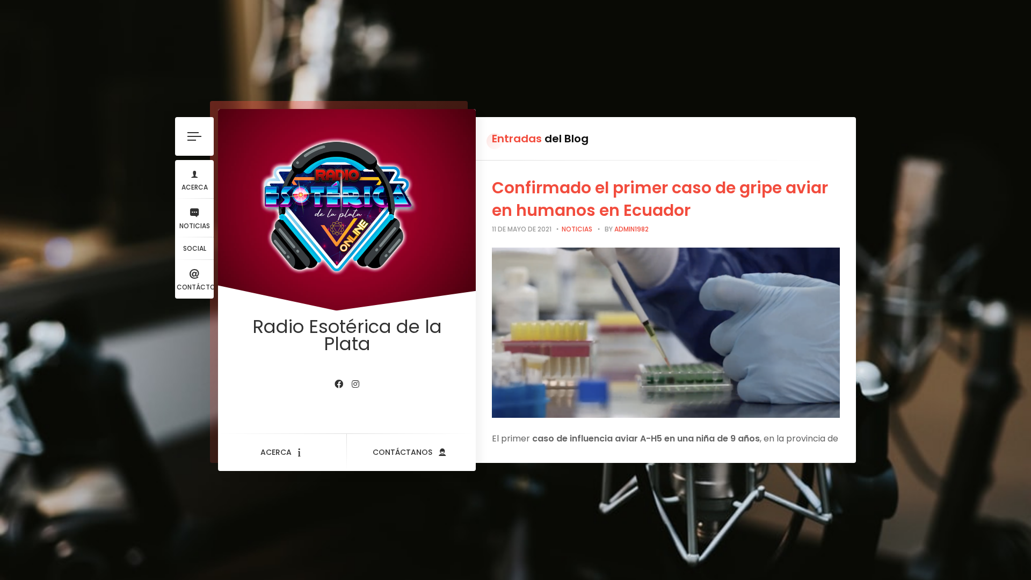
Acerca (194, 187)
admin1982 (631, 229)
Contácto (195, 287)
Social (194, 248)
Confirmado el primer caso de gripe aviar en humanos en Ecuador (660, 199)
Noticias (194, 225)
